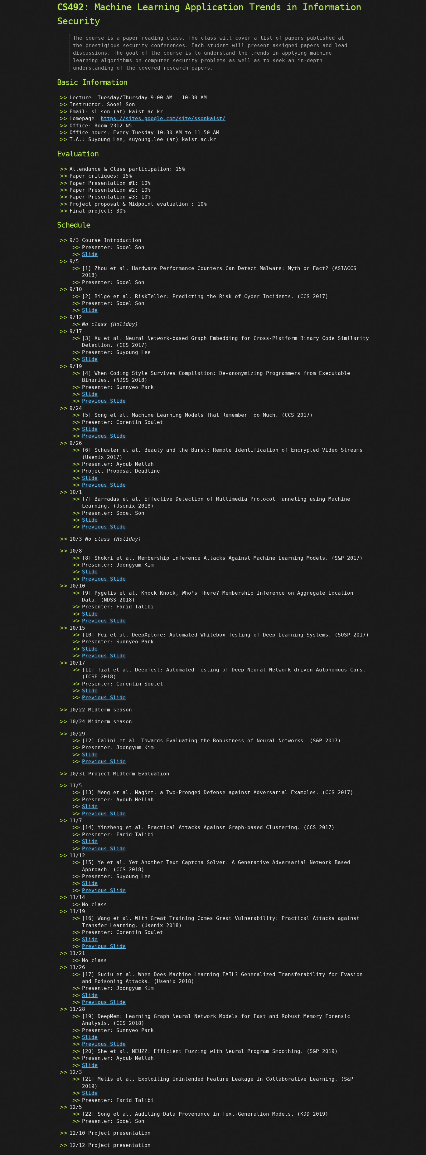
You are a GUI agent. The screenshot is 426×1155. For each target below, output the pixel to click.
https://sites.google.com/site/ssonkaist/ (163, 118)
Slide (90, 254)
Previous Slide (104, 401)
